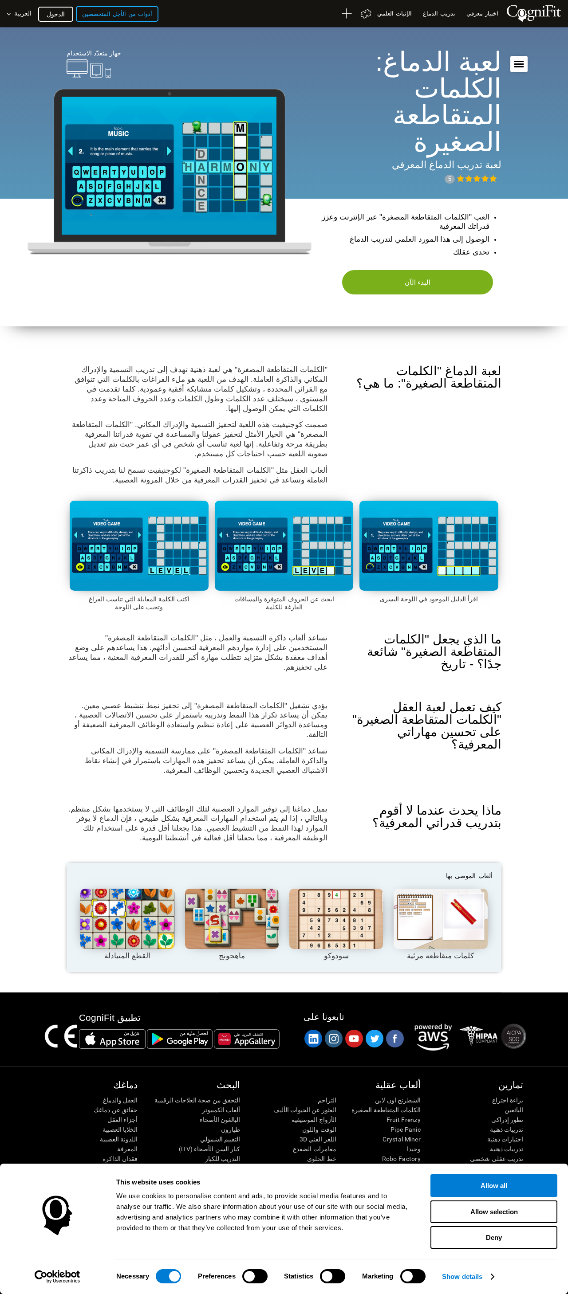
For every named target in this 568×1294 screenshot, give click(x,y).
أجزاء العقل (122, 1119)
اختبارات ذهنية (505, 1139)
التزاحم (327, 1100)
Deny (494, 1237)
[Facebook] (394, 1038)
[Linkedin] (313, 1038)
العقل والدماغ (120, 1100)
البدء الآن (418, 282)
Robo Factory (401, 1158)
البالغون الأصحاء (220, 1119)
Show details (462, 1276)
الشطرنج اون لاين (398, 1100)
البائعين (514, 1110)
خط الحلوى (321, 1158)
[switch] (255, 1276)
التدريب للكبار (222, 1158)
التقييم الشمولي (220, 1139)
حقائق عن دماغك (116, 1110)
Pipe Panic (405, 1129)
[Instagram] (333, 1038)
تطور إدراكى (507, 1119)
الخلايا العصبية (120, 1129)
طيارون (230, 1129)
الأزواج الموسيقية (314, 1119)
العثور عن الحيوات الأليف (304, 1110)
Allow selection (494, 1212)
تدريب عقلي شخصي (496, 1158)
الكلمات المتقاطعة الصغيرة (386, 1110)
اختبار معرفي (482, 13)
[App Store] (112, 1039)
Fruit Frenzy (404, 1119)
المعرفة (127, 1149)
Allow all (494, 1185)
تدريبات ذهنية (506, 1129)
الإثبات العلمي (394, 13)
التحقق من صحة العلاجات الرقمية (197, 1100)
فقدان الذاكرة (120, 1158)
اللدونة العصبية (119, 1139)
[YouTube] (353, 1038)
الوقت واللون (319, 1129)
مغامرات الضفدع (314, 1149)
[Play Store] (180, 1039)
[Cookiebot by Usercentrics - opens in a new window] (57, 1276)
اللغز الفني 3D (318, 1139)
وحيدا (414, 1149)
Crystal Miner (402, 1139)
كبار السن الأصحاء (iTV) (209, 1149)
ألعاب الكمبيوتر (221, 1110)
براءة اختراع (507, 1100)
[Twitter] (374, 1038)
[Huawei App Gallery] (247, 1039)
